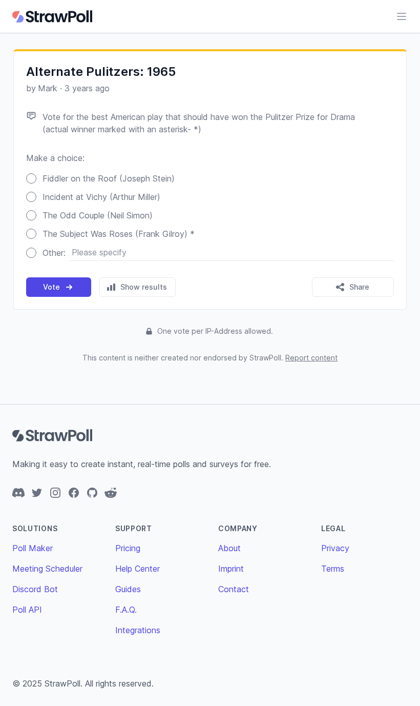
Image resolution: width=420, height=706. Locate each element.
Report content (311, 357)
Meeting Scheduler (47, 568)
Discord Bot (35, 589)
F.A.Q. (126, 609)
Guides (128, 589)
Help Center (137, 568)
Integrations (137, 630)
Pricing (127, 548)
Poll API (27, 609)
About (229, 548)
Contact (233, 589)
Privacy (335, 548)
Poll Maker (32, 548)
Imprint (231, 568)
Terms (332, 568)
